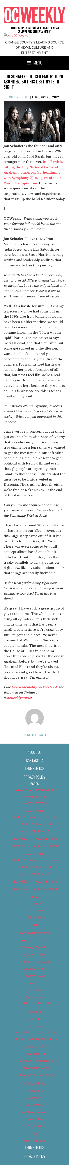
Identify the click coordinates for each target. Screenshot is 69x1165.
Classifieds (34, 983)
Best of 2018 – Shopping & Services (37, 838)
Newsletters (34, 1026)
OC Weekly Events (34, 1083)
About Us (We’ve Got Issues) (34, 789)
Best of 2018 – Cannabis (36, 824)
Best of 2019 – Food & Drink (37, 874)
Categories (36, 903)
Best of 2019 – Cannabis (36, 867)
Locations (36, 910)
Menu (38, 62)
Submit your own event (35, 1112)
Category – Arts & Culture (34, 940)
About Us (34, 752)
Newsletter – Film (36, 1053)
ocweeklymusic (19, 698)
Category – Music (34, 968)
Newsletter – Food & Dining (36, 1061)
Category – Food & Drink (34, 961)
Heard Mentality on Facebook (34, 687)
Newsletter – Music (36, 1068)
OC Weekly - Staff (16, 97)
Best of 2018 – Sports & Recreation (36, 846)
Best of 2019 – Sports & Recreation (36, 888)
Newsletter (34, 1019)
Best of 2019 (34, 854)
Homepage (34, 1012)
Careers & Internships (34, 933)
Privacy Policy (34, 777)
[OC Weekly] (16, 35)
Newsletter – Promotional (37, 1075)
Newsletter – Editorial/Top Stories (37, 1039)
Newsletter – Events (37, 1046)
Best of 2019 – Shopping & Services (37, 881)
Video (34, 1133)
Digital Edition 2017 (36, 1003)
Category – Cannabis (34, 947)
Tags (37, 924)
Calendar (34, 897)
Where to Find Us (34, 1141)
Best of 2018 (34, 811)
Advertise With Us (34, 797)
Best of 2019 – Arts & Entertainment (36, 860)
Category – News (35, 976)
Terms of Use (34, 768)
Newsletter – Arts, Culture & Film (36, 1032)
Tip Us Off (34, 1126)
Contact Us (34, 761)
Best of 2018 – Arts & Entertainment (36, 817)
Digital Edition (34, 997)
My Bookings (36, 917)
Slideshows (34, 1098)
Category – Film (34, 954)
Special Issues (34, 1105)
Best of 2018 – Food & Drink (37, 831)
